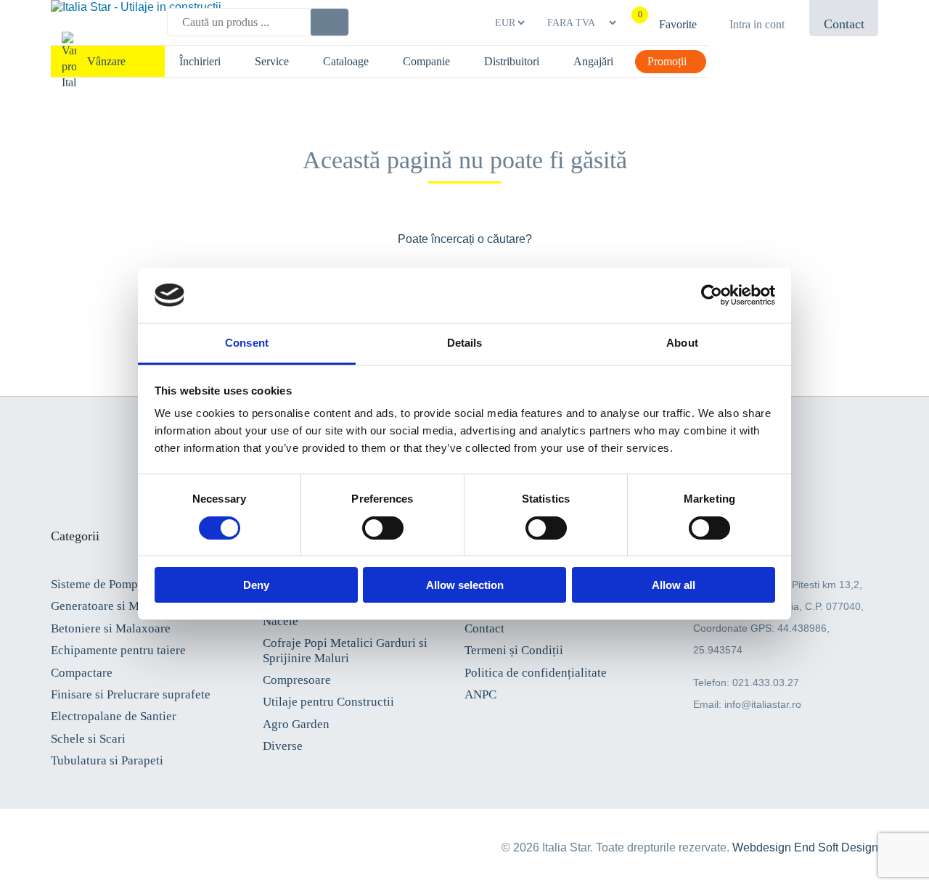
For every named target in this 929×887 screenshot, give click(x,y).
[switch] (383, 528)
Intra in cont (757, 24)
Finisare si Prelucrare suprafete (130, 694)
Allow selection (465, 585)
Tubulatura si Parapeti (107, 760)
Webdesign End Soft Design (805, 847)
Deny (256, 585)
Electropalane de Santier (113, 716)
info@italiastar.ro (762, 704)
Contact (484, 628)
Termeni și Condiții (513, 650)
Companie (426, 61)
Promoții (667, 61)
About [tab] (682, 343)
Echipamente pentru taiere (118, 650)
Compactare (81, 673)
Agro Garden (296, 724)
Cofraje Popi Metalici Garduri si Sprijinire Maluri (345, 650)
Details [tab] (465, 343)
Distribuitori (511, 61)
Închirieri (200, 61)
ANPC (480, 694)
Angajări (593, 61)
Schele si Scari (88, 739)
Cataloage (346, 61)
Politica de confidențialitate (535, 673)
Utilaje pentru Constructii (328, 702)
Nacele (280, 621)
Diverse (283, 746)
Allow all (673, 585)
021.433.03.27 (765, 682)
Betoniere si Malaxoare (111, 628)
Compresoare (297, 680)
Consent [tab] (247, 343)
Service (272, 61)
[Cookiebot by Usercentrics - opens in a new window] (711, 295)
